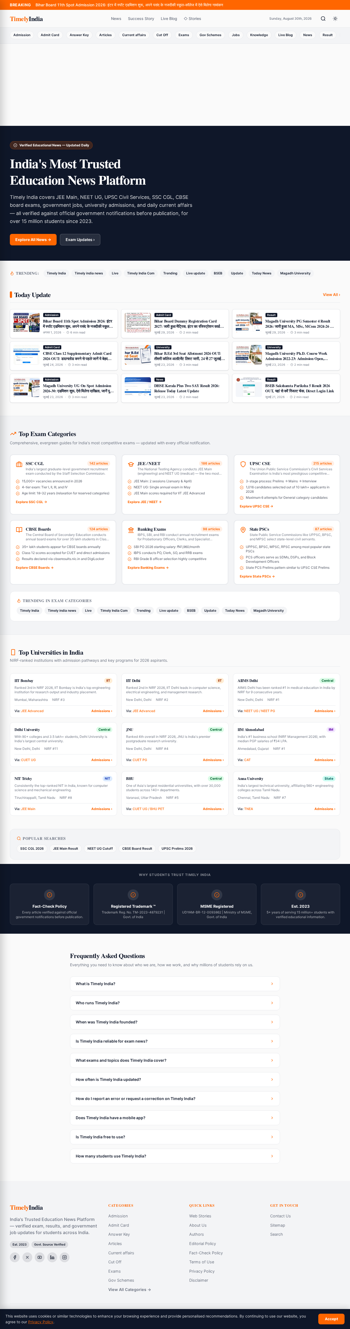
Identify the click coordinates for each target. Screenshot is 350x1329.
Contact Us (280, 1216)
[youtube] (40, 1257)
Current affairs (134, 35)
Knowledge (259, 35)
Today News (262, 273)
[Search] (323, 19)
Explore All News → (33, 239)
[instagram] (64, 1257)
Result (328, 35)
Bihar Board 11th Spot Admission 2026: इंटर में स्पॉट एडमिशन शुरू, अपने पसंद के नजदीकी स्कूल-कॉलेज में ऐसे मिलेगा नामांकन (129, 4)
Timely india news (89, 273)
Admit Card (50, 35)
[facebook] (15, 1257)
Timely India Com (140, 273)
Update (237, 273)
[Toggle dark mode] (335, 19)
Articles (105, 35)
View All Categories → (129, 1289)
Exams (184, 35)
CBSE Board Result (137, 848)
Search (276, 1234)
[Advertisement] (175, 85)
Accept (331, 1319)
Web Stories (200, 1216)
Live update (195, 273)
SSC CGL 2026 (32, 848)
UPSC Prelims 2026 (177, 848)
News (116, 18)
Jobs (236, 35)
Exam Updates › (80, 239)
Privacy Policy (202, 1271)
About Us (198, 1225)
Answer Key (79, 35)
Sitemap (277, 1225)
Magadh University (295, 273)
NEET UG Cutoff (100, 848)
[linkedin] (52, 1257)
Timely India (56, 273)
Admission (21, 35)
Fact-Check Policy (206, 1252)
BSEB (218, 273)
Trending (170, 273)
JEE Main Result (65, 848)
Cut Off (162, 35)
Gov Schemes (210, 35)
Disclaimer (198, 1280)
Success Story (141, 18)
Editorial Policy (202, 1243)
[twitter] (27, 1257)
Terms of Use (201, 1262)
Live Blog (169, 18)
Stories (195, 18)
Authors (196, 1234)
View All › (331, 294)
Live (115, 273)
